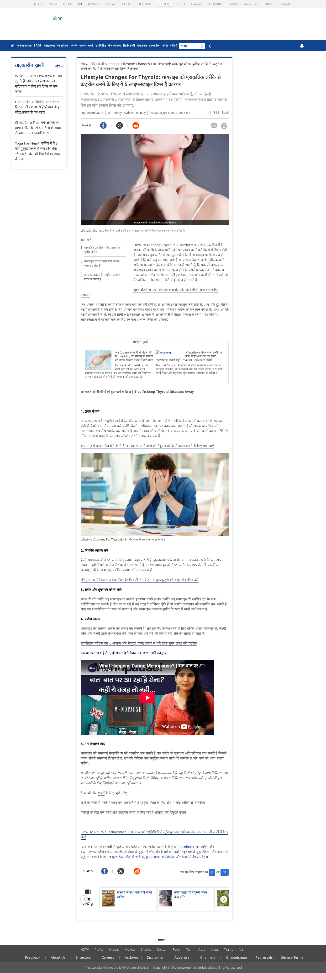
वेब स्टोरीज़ (62, 45)
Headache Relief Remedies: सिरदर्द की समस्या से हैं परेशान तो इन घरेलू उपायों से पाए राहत (38, 106)
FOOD (126, 4)
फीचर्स (74, 45)
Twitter (86, 851)
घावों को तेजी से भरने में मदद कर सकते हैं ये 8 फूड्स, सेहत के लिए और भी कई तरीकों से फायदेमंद (143, 802)
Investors (83, 957)
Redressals (264, 957)
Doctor (162, 949)
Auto (201, 949)
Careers (108, 957)
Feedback (32, 957)
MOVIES (94, 4)
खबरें (176, 851)
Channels (207, 957)
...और (58, 66)
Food (176, 949)
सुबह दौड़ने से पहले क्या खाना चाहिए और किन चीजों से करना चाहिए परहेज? (149, 292)
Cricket (111, 4)
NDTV (38, 4)
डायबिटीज (168, 856)
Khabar (114, 949)
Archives (131, 957)
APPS (234, 4)
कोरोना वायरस (24, 45)
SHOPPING (215, 4)
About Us (58, 957)
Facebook (186, 846)
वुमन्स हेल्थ (154, 45)
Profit (67, 4)
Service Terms (292, 957)
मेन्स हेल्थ (142, 45)
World (53, 4)
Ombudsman (236, 957)
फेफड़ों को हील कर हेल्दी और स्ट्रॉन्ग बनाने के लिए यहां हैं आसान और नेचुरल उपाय (133, 812)
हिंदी (80, 4)
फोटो (165, 45)
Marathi (285, 4)
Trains (228, 949)
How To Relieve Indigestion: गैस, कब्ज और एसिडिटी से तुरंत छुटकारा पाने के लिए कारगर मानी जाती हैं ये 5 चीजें (154, 834)
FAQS (38, 45)
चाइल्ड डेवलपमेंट (119, 856)
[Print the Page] (224, 125)
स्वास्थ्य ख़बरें (86, 45)
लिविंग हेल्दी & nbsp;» (105, 63)
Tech (189, 949)
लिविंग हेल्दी (129, 45)
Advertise (181, 957)
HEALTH (165, 4)
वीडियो (173, 45)
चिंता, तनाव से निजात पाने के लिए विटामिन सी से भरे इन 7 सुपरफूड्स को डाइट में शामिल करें (140, 579)
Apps (215, 949)
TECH (181, 4)
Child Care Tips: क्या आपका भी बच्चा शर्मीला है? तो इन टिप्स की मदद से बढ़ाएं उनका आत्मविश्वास (38, 127)
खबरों (101, 792)
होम (12, 45)
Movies (130, 949)
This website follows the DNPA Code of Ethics (117, 967)
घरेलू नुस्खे (49, 45)
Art (241, 949)
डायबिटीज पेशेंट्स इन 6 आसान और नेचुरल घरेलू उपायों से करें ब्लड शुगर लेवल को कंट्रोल (139, 643)
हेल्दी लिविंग (189, 856)
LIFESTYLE (145, 4)
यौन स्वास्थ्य (114, 45)
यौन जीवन (217, 851)
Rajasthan (251, 4)
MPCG (268, 4)
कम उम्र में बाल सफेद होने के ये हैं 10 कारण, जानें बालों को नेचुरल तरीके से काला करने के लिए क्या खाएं (147, 445)
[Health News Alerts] (302, 46)
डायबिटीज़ (100, 45)
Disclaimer (155, 957)
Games (196, 4)
